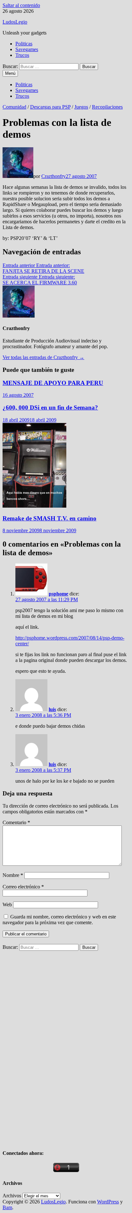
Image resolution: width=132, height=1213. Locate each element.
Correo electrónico (23, 886)
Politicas (23, 43)
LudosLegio (15, 22)
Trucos (22, 55)
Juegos (81, 107)
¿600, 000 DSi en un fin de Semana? (50, 407)
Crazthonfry (53, 176)
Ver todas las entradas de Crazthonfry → (43, 357)
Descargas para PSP (50, 107)
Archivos (12, 1195)
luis (52, 709)
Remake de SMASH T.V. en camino (49, 518)
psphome (58, 593)
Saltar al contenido (21, 5)
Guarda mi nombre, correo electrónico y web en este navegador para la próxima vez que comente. (59, 919)
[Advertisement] (51, 1046)
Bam (7, 1207)
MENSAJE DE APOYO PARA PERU (53, 383)
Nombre (13, 875)
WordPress (108, 1201)
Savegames (26, 49)
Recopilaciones (107, 107)
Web (7, 904)
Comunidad (14, 107)
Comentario (16, 822)
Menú (10, 73)
